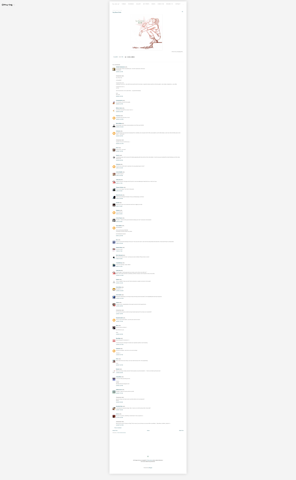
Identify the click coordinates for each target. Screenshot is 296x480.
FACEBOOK (131, 4)
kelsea (117, 413)
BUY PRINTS (146, 4)
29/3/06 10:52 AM (119, 126)
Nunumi (117, 369)
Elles (122, 56)
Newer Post (115, 430)
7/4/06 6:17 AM (119, 251)
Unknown (118, 131)
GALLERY (138, 4)
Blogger (150, 467)
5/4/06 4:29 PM (119, 213)
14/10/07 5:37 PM (119, 425)
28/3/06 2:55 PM (119, 96)
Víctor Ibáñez (119, 225)
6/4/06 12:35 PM (119, 235)
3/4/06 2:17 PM (119, 183)
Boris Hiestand (119, 255)
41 (182, 11)
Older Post (181, 430)
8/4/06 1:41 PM (119, 266)
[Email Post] (125, 56)
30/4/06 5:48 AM (119, 402)
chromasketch (119, 100)
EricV (117, 147)
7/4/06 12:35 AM (119, 243)
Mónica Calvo (119, 108)
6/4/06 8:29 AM (119, 221)
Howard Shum (119, 247)
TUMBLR (124, 4)
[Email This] (128, 57)
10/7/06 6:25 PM (119, 417)
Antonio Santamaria (120, 67)
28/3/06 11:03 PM (119, 119)
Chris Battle (118, 294)
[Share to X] (131, 57)
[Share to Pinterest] (134, 57)
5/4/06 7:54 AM (119, 206)
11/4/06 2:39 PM (119, 306)
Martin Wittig (118, 123)
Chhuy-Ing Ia (149, 460)
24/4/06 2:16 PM (119, 385)
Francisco (118, 115)
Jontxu (117, 302)
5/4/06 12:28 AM (119, 198)
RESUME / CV (169, 4)
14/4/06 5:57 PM (119, 354)
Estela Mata (118, 287)
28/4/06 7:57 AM (119, 393)
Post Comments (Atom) (121, 432)
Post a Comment (117, 427)
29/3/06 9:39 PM (119, 135)
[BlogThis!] (129, 57)
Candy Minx (118, 376)
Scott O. (117, 155)
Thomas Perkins (119, 187)
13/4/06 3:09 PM (119, 334)
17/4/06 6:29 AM (119, 372)
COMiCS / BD (161, 4)
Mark (117, 325)
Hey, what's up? (115, 4)
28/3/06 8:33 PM (119, 111)
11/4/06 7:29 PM (119, 313)
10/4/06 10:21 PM (119, 298)
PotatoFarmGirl (119, 317)
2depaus (118, 210)
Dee (117, 239)
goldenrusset (119, 389)
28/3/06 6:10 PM (119, 103)
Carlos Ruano (119, 218)
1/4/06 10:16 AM (119, 167)
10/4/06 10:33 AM (119, 290)
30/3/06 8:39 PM (119, 160)
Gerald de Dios (119, 406)
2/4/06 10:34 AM (119, 175)
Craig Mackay (119, 262)
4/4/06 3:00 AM (119, 190)
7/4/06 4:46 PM (119, 258)
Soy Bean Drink (117, 12)
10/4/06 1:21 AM (119, 283)
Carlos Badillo (119, 172)
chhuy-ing (118, 179)
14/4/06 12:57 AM (119, 344)
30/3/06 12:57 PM (119, 143)
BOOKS (153, 4)
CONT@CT (177, 4)
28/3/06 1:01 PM (119, 71)
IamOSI (117, 202)
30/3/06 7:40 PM (119, 151)
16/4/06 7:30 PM (119, 365)
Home (148, 430)
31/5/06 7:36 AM (119, 409)
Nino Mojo (118, 338)
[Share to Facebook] (132, 57)
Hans (117, 358)
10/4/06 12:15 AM (119, 275)
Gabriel (117, 279)
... (183, 4)
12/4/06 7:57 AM (119, 321)
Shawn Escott (119, 195)
